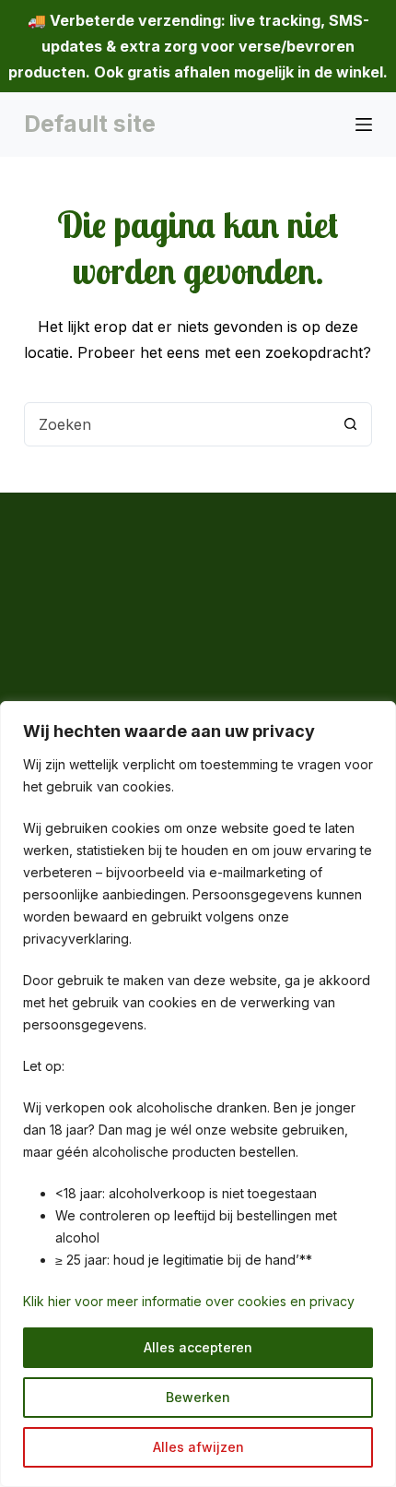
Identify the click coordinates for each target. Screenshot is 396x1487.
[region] (198, 1094)
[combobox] (177, 424)
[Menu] (363, 124)
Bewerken (198, 1397)
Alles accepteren (198, 1347)
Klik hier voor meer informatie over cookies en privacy (189, 1301)
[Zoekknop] (350, 424)
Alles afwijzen (198, 1447)
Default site (90, 123)
